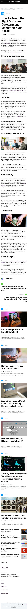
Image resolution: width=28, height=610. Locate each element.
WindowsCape (14, 2)
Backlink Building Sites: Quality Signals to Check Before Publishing (10, 542)
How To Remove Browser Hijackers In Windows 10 (12, 440)
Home (2, 8)
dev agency (7, 43)
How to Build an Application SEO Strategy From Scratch (9, 549)
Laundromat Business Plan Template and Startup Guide (13, 516)
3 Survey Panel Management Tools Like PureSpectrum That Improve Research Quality (14, 477)
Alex (3, 371)
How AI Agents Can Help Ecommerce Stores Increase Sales (10, 530)
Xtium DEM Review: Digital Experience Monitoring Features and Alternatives (13, 403)
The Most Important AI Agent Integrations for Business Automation (10, 536)
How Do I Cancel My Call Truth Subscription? (12, 367)
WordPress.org (4, 593)
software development (15, 52)
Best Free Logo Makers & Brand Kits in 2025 (12, 330)
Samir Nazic (5, 34)
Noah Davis (4, 484)
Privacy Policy (5, 568)
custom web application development (14, 90)
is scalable (17, 116)
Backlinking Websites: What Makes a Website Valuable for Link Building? (10, 555)
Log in (2, 583)
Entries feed (3, 586)
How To (6, 8)
